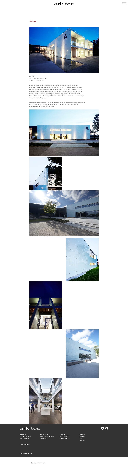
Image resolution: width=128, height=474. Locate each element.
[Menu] (124, 3)
